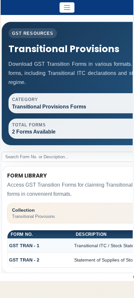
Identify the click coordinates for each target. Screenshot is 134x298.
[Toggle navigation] (67, 7)
